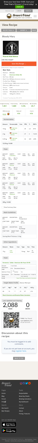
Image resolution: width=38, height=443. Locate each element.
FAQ (3, 402)
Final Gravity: (14, 103)
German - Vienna (13, 134)
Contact (21, 408)
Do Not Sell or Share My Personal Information (22, 440)
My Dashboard (23, 402)
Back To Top (19, 358)
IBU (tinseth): (33, 103)
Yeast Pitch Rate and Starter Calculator (26, 278)
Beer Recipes (6, 411)
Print (34, 30)
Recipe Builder (23, 393)
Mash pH (18, 111)
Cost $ (31, 111)
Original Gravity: (4, 103)
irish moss (11, 251)
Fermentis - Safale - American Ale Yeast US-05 (16, 263)
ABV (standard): (24, 103)
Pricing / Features (24, 414)
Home (3, 393)
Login (19, 11)
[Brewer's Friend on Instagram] (21, 384)
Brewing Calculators (25, 399)
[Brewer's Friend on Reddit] (29, 384)
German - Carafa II (13, 139)
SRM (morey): (6, 111)
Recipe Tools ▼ (8, 30)
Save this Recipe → (19, 64)
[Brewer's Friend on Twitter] (26, 384)
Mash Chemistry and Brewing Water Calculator (16, 295)
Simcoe (12, 165)
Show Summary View (10, 207)
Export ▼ (23, 30)
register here (21, 351)
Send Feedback (28, 439)
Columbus (13, 155)
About (21, 411)
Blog (3, 396)
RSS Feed (7, 440)
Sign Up (19, 7)
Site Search (5, 408)
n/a (31, 113)
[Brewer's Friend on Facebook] (23, 384)
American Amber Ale (16, 75)
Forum (4, 399)
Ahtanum (12, 175)
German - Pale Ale (13, 128)
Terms (34, 439)
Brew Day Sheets (24, 396)
